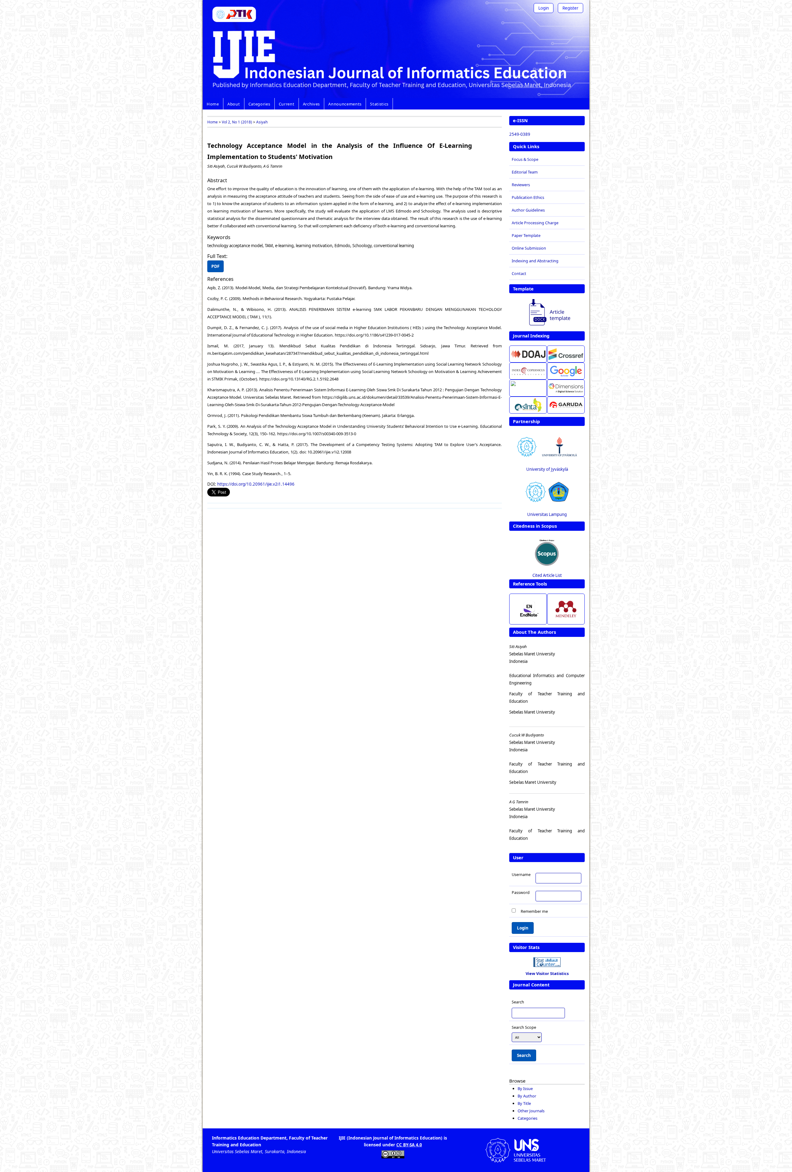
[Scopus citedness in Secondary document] (547, 552)
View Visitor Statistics (547, 973)
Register (570, 8)
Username (521, 874)
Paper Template (526, 235)
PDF (215, 266)
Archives (311, 104)
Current (287, 104)
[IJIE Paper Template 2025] (547, 313)
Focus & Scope (525, 159)
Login (543, 8)
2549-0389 (519, 134)
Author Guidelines (528, 210)
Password (521, 892)
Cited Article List (547, 575)
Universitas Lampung (547, 514)
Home (213, 104)
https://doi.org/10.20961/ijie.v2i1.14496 (256, 484)
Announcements (345, 104)
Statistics (379, 104)
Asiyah (262, 121)
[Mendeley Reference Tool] (566, 609)
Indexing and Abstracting (535, 261)
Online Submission (529, 248)
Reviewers (521, 184)
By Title (524, 1103)
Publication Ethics (528, 197)
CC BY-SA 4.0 (409, 1145)
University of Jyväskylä (547, 469)
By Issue (525, 1088)
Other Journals (531, 1111)
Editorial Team (525, 172)
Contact (519, 273)
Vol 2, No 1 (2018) (237, 121)
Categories (259, 104)
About (233, 104)
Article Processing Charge (535, 222)
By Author (527, 1096)
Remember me (534, 911)
